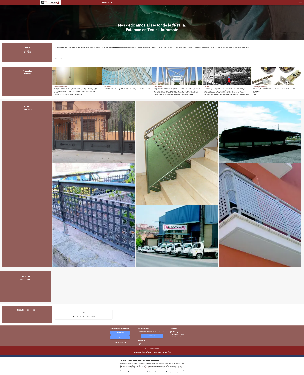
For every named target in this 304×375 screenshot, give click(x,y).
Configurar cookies (152, 372)
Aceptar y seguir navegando (173, 372)
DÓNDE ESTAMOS (25, 279)
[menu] (300, 3)
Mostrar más (58, 58)
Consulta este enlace (150, 368)
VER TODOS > (27, 74)
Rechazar (130, 372)
